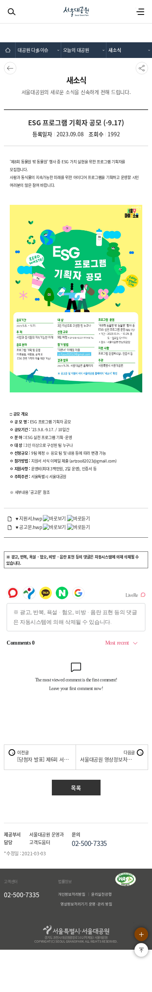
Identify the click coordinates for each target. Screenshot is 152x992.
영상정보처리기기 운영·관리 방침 (86, 904)
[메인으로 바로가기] (8, 50)
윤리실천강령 (101, 894)
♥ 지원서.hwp (29, 518)
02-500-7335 (21, 894)
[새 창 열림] (55, 518)
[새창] (125, 886)
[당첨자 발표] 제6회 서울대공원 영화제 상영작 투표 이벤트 (44, 759)
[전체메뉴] (140, 12)
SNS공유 (141, 68)
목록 (76, 787)
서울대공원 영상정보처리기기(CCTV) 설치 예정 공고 (107, 759)
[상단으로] (141, 950)
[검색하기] (12, 11)
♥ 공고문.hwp (29, 527)
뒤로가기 (9, 68)
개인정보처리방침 (71, 894)
